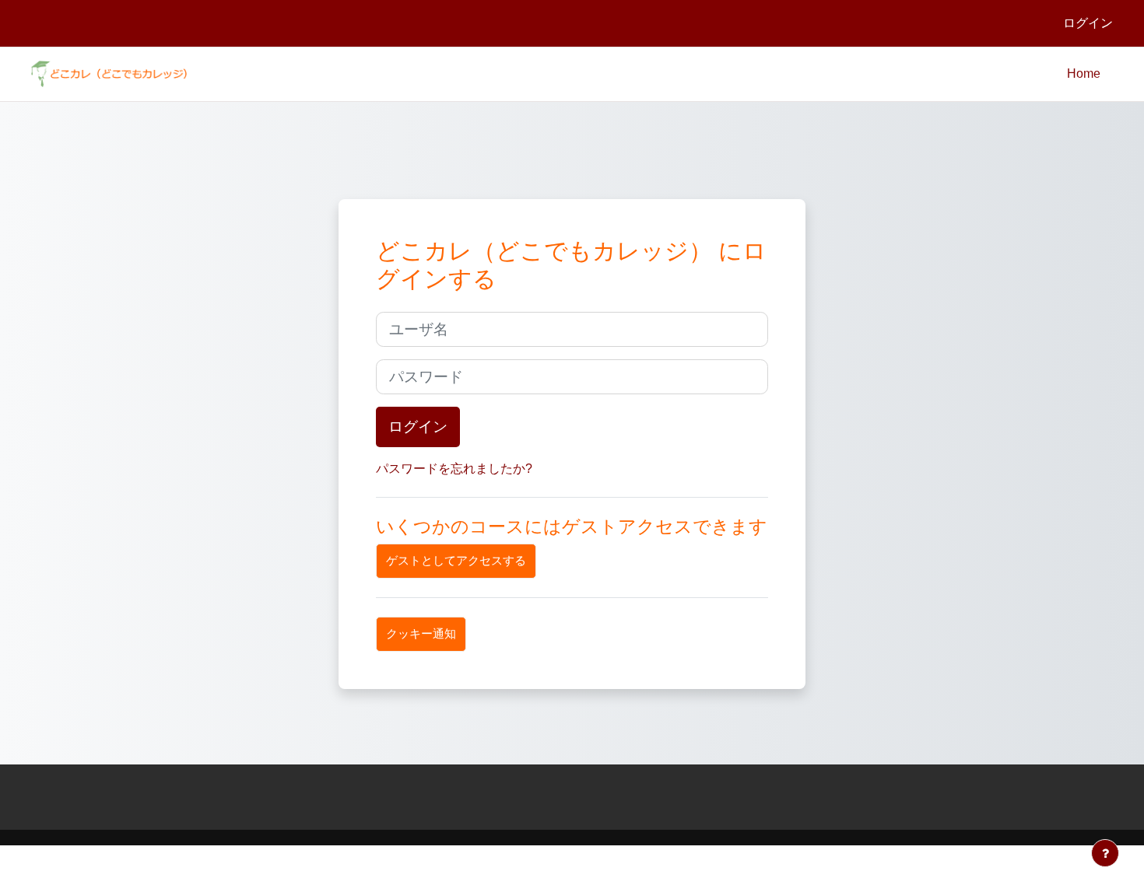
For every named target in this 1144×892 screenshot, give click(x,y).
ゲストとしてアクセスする (456, 560)
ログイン (1088, 23)
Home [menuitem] (1083, 73)
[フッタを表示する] (1105, 853)
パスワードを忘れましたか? (454, 468)
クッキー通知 (421, 633)
